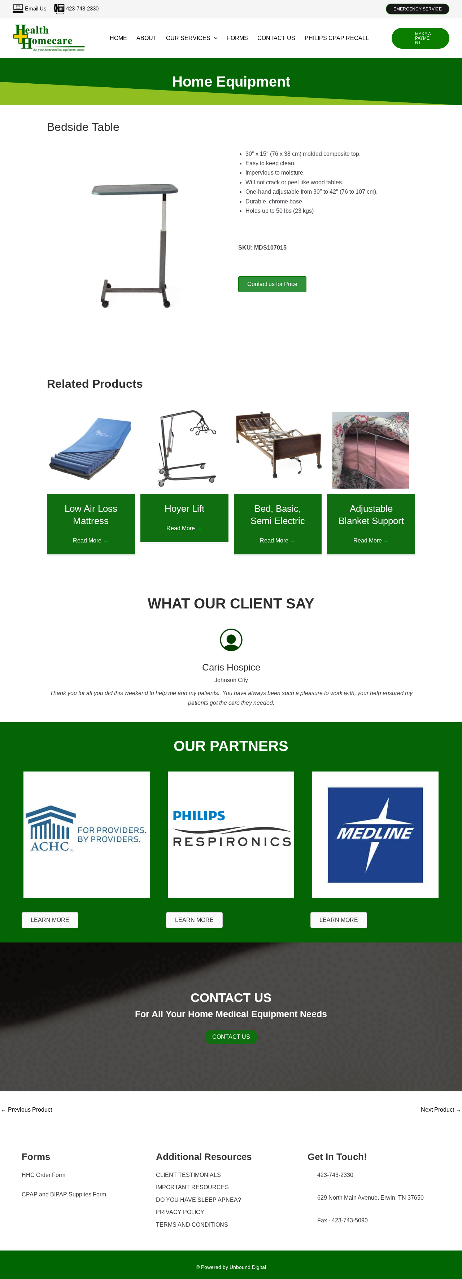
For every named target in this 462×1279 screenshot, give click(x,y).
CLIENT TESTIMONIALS (188, 1175)
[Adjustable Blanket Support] (371, 449)
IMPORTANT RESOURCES (192, 1187)
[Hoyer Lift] (184, 449)
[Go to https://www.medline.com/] (375, 834)
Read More (91, 540)
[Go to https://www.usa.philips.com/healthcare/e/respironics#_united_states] (231, 834)
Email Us (36, 8)
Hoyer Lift (184, 508)
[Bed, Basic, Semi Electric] (278, 449)
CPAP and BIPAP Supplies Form (64, 1194)
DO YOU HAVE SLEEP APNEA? (198, 1200)
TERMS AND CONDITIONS (192, 1225)
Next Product (441, 1110)
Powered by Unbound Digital (233, 1267)
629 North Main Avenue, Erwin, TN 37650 (370, 1198)
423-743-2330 (82, 8)
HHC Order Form (43, 1175)
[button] (417, 9)
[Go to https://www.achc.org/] (87, 834)
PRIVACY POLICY (180, 1212)
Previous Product (26, 1110)
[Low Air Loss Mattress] (91, 449)
